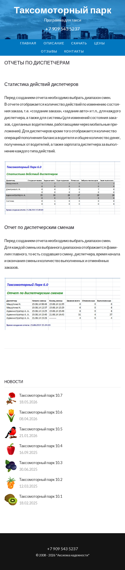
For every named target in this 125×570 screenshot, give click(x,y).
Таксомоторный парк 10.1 (40, 496)
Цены (99, 43)
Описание (54, 43)
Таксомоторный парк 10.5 (40, 429)
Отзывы (49, 51)
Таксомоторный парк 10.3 (40, 462)
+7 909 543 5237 (62, 28)
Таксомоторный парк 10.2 (40, 479)
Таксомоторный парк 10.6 (40, 412)
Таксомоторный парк (62, 9)
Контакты (74, 51)
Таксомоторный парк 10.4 (40, 445)
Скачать (79, 43)
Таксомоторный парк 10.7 (40, 395)
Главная (28, 43)
